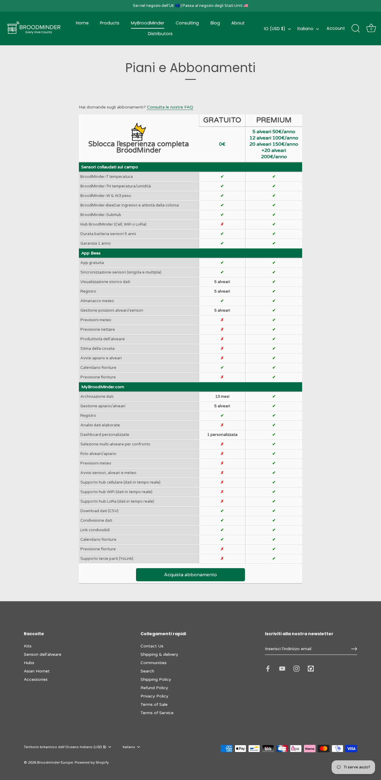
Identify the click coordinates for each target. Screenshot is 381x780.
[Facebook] (268, 668)
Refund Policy (154, 687)
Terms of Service (157, 712)
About (238, 23)
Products (109, 23)
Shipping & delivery (159, 654)
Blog (215, 23)
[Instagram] (296, 668)
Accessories (36, 679)
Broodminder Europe (55, 762)
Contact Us (151, 646)
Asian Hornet (37, 671)
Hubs (29, 662)
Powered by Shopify (92, 762)
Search (147, 671)
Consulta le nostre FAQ (170, 107)
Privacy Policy (154, 696)
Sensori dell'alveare (42, 654)
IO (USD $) (274, 28)
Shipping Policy (155, 679)
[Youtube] (282, 668)
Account (336, 28)
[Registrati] (354, 649)
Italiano (305, 28)
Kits (28, 646)
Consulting (187, 23)
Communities (153, 662)
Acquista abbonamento (190, 575)
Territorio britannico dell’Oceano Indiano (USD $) (65, 747)
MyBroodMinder (147, 23)
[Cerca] (355, 28)
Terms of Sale (154, 704)
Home (82, 23)
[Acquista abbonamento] (190, 568)
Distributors (160, 34)
